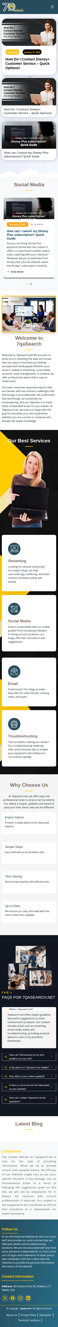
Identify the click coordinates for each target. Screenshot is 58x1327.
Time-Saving (13, 876)
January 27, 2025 (32, 52)
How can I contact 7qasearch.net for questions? (25, 1099)
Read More (17, 272)
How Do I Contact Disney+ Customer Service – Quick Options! (27, 63)
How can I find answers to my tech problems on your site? (24, 1057)
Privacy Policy (28, 1315)
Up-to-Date (12, 906)
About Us (11, 1315)
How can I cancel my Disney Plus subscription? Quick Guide (27, 234)
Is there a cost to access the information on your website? (26, 1087)
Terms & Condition (29, 1320)
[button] (27, 283)
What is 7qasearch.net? (18, 1009)
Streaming (12, 52)
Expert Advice (14, 817)
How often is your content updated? (24, 1076)
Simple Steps (14, 847)
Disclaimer (45, 1315)
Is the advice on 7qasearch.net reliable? (26, 1067)
